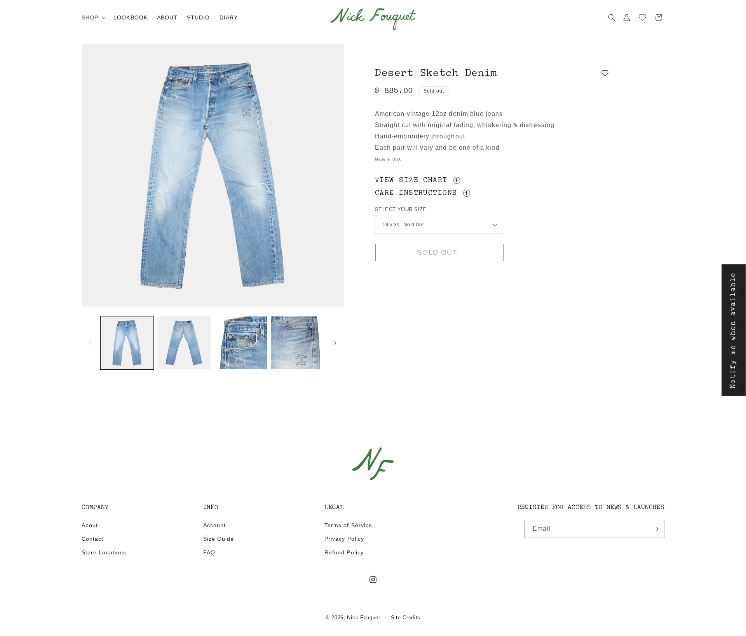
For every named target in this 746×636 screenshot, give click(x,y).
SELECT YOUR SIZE (400, 209)
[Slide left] (90, 342)
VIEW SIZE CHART (413, 180)
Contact (92, 539)
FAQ (209, 552)
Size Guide (218, 539)
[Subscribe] (655, 529)
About (90, 525)
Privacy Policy (344, 539)
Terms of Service (348, 525)
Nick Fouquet (363, 617)
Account (214, 525)
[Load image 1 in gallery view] (127, 342)
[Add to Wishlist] (605, 64)
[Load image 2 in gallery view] (183, 342)
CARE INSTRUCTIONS (418, 193)
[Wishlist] (642, 17)
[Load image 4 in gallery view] (297, 342)
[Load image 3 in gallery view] (240, 342)
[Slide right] (335, 342)
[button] (93, 17)
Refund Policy (344, 552)
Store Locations (104, 552)
